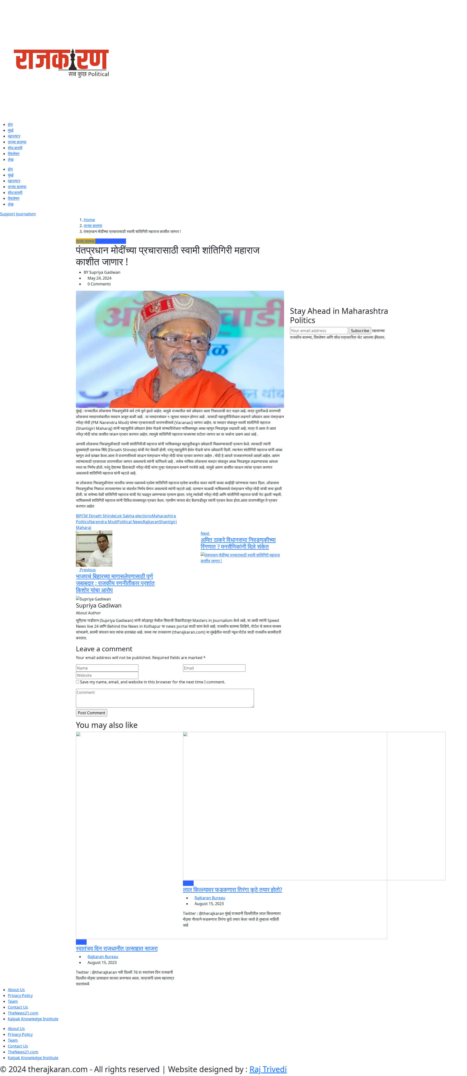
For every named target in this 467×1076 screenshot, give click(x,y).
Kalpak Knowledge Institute (33, 1019)
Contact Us (18, 1007)
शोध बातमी (15, 147)
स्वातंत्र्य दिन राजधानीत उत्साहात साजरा (117, 948)
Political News (130, 521)
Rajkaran (151, 521)
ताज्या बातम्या (17, 142)
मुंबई (10, 130)
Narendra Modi (103, 521)
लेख (10, 159)
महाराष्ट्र (14, 136)
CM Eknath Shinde (98, 516)
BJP (79, 516)
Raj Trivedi (268, 1069)
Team (13, 1001)
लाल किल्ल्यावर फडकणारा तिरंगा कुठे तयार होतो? (232, 889)
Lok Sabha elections (133, 516)
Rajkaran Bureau (103, 956)
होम (10, 124)
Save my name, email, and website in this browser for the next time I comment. (152, 682)
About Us (16, 989)
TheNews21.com (23, 1013)
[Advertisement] (340, 272)
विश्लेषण (13, 153)
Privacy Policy (20, 995)
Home (89, 219)
